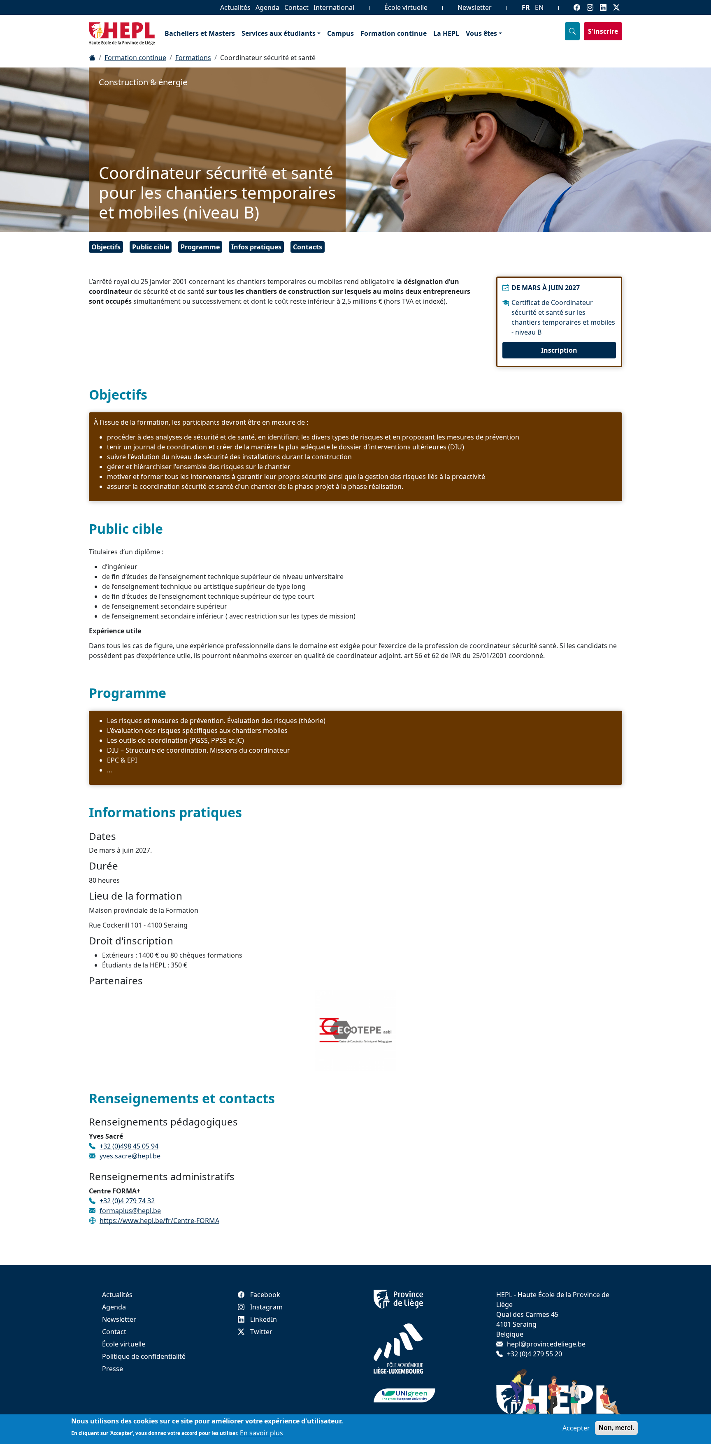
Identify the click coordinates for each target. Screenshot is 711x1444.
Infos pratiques (256, 246)
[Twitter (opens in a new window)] (616, 7)
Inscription (559, 350)
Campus (340, 33)
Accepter (576, 1427)
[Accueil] (92, 57)
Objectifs (106, 246)
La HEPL (446, 33)
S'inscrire (603, 31)
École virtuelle (406, 7)
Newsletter (475, 7)
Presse (112, 1368)
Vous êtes (481, 33)
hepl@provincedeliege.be (546, 1344)
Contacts (307, 246)
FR (526, 7)
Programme (200, 246)
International (334, 7)
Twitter (261, 1331)
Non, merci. (616, 1427)
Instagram (266, 1306)
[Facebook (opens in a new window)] (577, 7)
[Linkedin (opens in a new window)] (603, 7)
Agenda (267, 7)
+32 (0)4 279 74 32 (127, 1200)
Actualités (235, 7)
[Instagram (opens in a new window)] (590, 7)
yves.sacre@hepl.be (130, 1155)
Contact (296, 7)
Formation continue (393, 33)
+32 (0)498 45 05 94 (129, 1146)
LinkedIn (263, 1319)
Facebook (265, 1294)
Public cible (150, 246)
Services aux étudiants (279, 33)
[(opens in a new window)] (398, 1298)
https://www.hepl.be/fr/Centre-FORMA (159, 1220)
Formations (193, 57)
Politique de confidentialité (144, 1356)
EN (539, 7)
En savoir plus (261, 1432)
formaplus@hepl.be (130, 1210)
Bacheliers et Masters (200, 33)
